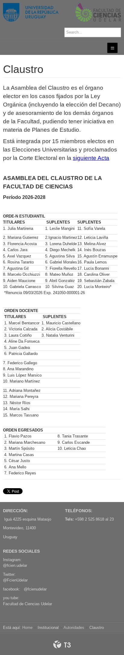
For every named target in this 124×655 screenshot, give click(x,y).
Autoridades (74, 627)
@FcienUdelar (15, 580)
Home (27, 627)
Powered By (62, 644)
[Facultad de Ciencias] (62, 12)
